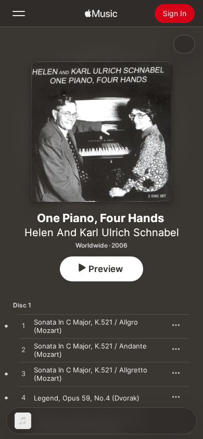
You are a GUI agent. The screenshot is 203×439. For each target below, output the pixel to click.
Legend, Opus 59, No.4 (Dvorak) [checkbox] (86, 398)
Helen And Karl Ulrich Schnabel (101, 232)
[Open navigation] (18, 13)
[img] (101, 13)
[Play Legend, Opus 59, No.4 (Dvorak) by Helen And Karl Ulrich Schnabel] (23, 398)
